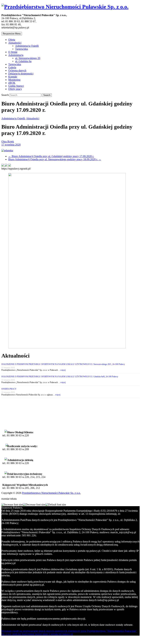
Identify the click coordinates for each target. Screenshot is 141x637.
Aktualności (14, 42)
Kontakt (12, 76)
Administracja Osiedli (27, 45)
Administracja (15, 55)
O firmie (12, 52)
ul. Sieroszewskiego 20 (27, 58)
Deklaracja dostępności (20, 73)
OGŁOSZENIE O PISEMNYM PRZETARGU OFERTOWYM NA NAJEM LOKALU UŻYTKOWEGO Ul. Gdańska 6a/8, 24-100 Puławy (59, 376)
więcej (63, 370)
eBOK (11, 82)
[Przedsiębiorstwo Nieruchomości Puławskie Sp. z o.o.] (64, 7)
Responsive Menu (12, 33)
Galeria (12, 67)
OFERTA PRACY (9, 389)
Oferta (11, 39)
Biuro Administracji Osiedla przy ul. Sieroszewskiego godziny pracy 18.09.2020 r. (54, 159)
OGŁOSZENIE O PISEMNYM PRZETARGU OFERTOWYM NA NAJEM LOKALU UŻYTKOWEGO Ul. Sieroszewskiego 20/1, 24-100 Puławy (63, 364)
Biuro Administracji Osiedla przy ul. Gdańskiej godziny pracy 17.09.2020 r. (51, 156)
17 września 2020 (11, 144)
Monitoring (14, 79)
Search (5, 94)
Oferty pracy (15, 89)
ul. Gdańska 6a (23, 61)
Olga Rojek (7, 141)
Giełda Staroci (16, 85)
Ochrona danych (17, 70)
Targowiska (21, 48)
